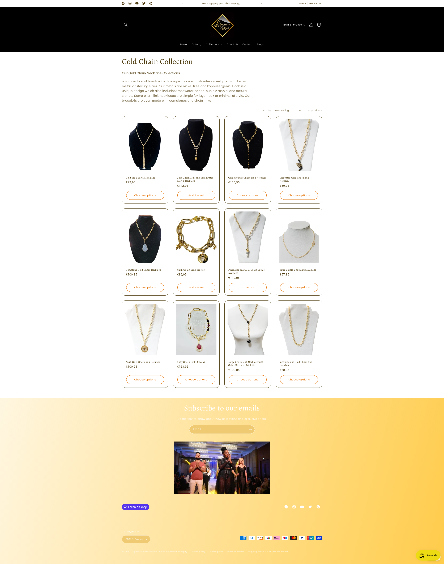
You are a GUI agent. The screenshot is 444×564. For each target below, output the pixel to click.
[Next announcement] (261, 3)
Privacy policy (216, 552)
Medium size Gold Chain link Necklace (296, 363)
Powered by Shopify (176, 552)
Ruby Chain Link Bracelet (191, 361)
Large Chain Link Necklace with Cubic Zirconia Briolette (246, 363)
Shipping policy (256, 552)
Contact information (278, 552)
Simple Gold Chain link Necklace (298, 269)
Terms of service (236, 552)
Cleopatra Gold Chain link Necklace (294, 179)
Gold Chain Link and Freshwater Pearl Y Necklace (195, 179)
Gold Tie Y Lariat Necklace (140, 177)
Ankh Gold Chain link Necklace (143, 361)
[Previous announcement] (183, 3)
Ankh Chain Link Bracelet (191, 269)
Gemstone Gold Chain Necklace (143, 269)
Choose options (145, 195)
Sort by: (266, 110)
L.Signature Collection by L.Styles (148, 552)
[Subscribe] (251, 429)
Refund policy (198, 552)
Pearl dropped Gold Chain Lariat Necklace (246, 271)
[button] (126, 25)
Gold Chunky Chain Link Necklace (247, 177)
